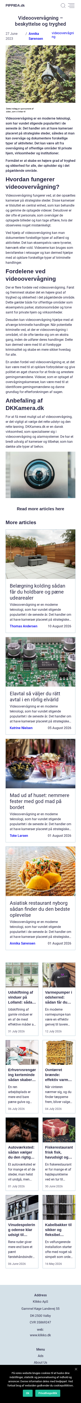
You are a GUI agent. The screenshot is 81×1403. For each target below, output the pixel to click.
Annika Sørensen (22, 943)
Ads (40, 1356)
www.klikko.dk (40, 1335)
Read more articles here (40, 509)
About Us (40, 1362)
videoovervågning (63, 35)
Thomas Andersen (23, 626)
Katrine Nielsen (21, 728)
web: (40, 1330)
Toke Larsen (19, 836)
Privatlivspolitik (47, 1393)
